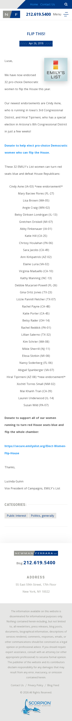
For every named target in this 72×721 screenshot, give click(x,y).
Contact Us (47, 4)
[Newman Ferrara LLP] (11, 14)
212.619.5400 (38, 14)
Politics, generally (42, 516)
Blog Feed (53, 685)
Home (34, 4)
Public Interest (16, 516)
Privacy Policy (35, 685)
